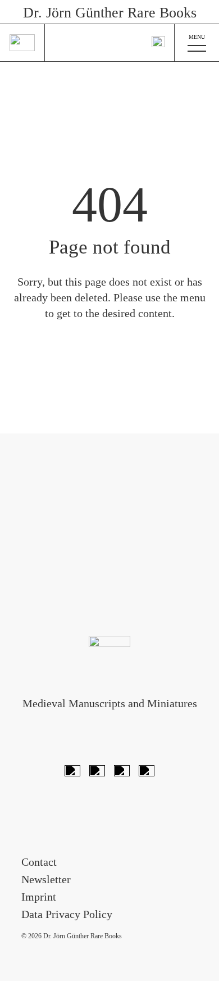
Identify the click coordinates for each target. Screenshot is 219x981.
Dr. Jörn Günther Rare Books (110, 12)
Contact (39, 862)
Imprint (38, 896)
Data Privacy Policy (66, 914)
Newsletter (46, 879)
